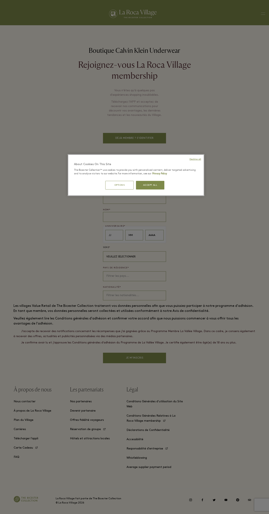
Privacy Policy (159, 173)
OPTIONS (119, 185)
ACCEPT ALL (150, 185)
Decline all (195, 159)
